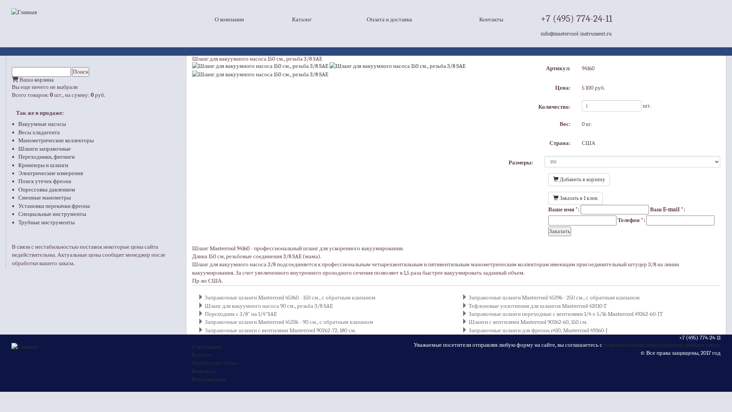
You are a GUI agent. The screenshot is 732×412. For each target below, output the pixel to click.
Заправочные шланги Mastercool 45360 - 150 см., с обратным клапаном (290, 297)
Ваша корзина (209, 379)
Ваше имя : (564, 209)
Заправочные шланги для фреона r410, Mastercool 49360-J (538, 330)
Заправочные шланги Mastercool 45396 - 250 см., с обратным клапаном (554, 297)
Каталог (302, 19)
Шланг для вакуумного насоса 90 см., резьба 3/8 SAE (269, 306)
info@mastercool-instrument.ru (576, 34)
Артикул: (558, 68)
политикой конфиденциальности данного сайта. (662, 344)
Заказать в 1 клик (578, 198)
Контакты (491, 19)
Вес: (565, 124)
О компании (229, 19)
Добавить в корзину (582, 179)
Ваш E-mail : (667, 209)
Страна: (559, 143)
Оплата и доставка (389, 19)
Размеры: (521, 162)
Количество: (554, 106)
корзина (44, 79)
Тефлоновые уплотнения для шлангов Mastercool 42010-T (538, 306)
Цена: (562, 87)
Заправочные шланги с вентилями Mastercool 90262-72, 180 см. (280, 330)
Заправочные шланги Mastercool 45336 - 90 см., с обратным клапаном (289, 322)
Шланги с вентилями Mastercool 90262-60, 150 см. (528, 322)
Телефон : (631, 220)
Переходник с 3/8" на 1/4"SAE (241, 314)
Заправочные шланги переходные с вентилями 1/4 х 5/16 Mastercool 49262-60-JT (566, 314)
